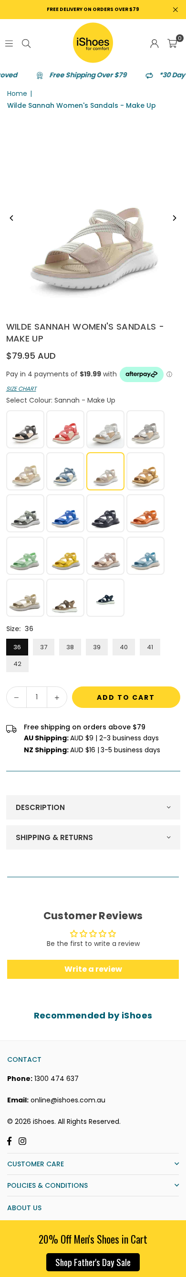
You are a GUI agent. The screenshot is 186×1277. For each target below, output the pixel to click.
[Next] (174, 218)
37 (43, 647)
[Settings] (154, 43)
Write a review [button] (93, 969)
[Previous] (12, 218)
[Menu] (9, 43)
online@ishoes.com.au (68, 1100)
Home (17, 93)
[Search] (26, 43)
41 (150, 647)
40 (124, 647)
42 (17, 663)
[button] (172, 43)
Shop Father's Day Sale (93, 1261)
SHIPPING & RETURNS (54, 837)
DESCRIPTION (40, 807)
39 (97, 647)
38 (70, 647)
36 (17, 647)
